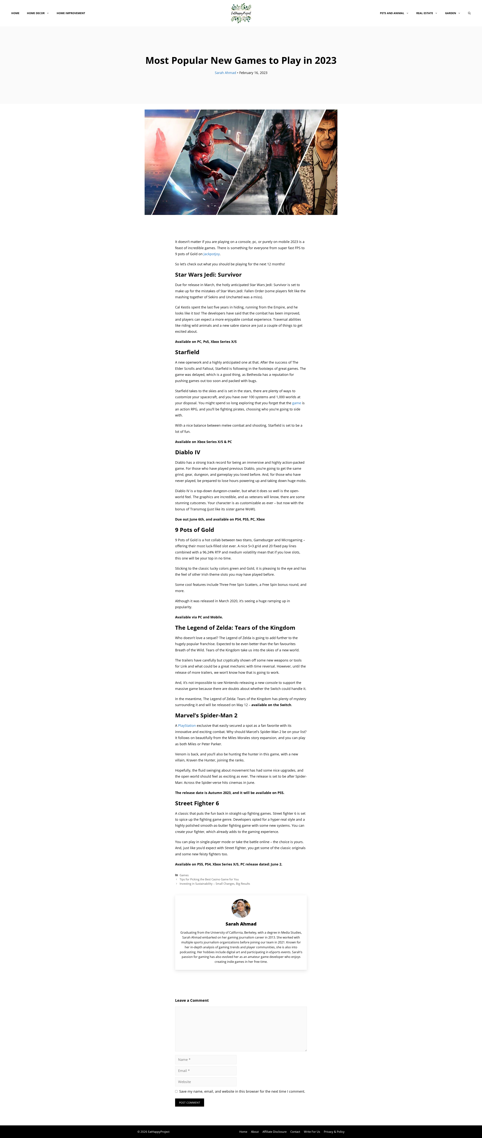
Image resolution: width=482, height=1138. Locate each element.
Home (15, 13)
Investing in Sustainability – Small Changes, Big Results (215, 883)
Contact (295, 1131)
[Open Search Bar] (469, 13)
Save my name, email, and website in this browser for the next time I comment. (242, 1091)
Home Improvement (71, 13)
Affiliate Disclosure (274, 1131)
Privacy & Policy (334, 1131)
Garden (450, 13)
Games (184, 875)
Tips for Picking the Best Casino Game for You (209, 879)
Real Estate (424, 13)
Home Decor (36, 13)
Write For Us (312, 1131)
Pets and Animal (392, 13)
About (255, 1131)
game (296, 403)
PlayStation (187, 725)
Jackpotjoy (212, 254)
